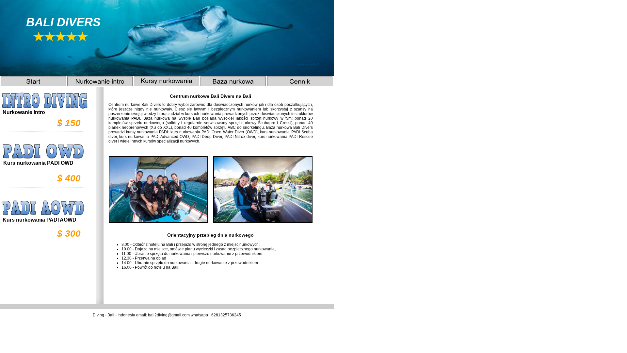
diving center (211, 141)
